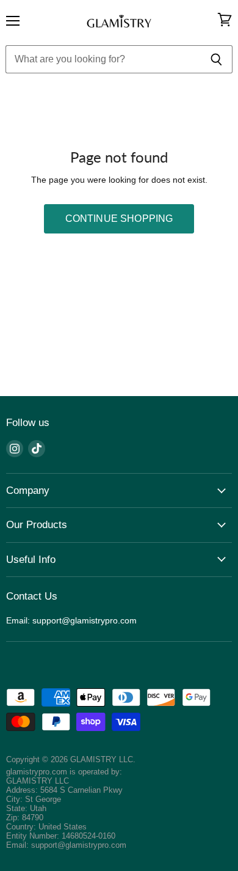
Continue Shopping (119, 218)
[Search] (216, 59)
